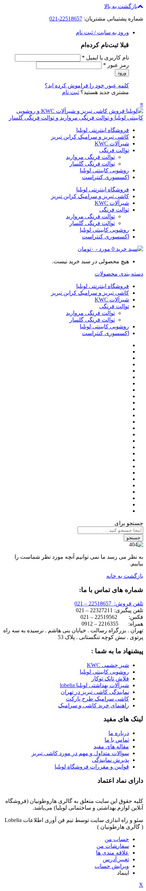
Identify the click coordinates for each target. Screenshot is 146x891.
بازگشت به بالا (120, 6)
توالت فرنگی (114, 150)
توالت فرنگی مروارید (90, 157)
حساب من (117, 839)
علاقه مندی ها (112, 853)
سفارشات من (112, 846)
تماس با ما (117, 740)
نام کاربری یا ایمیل (105, 57)
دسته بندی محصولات (119, 274)
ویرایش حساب (112, 866)
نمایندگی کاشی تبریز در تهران (95, 692)
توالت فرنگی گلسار (92, 164)
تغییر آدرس (116, 859)
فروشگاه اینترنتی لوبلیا (102, 130)
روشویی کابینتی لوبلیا (104, 170)
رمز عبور (116, 65)
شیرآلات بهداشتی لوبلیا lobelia (94, 685)
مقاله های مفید (111, 746)
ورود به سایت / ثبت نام (102, 32)
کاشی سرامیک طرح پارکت (97, 699)
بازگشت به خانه (124, 576)
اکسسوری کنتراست (105, 177)
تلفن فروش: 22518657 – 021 (108, 603)
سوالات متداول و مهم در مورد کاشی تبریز (80, 753)
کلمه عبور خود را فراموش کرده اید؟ (87, 85)
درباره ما (118, 733)
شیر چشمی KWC (108, 665)
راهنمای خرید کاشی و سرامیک (93, 705)
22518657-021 (65, 19)
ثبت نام (70, 92)
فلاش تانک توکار (110, 679)
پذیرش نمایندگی (110, 760)
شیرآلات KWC (112, 143)
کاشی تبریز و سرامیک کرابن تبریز (90, 137)
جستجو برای (128, 523)
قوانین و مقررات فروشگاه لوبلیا (92, 767)
